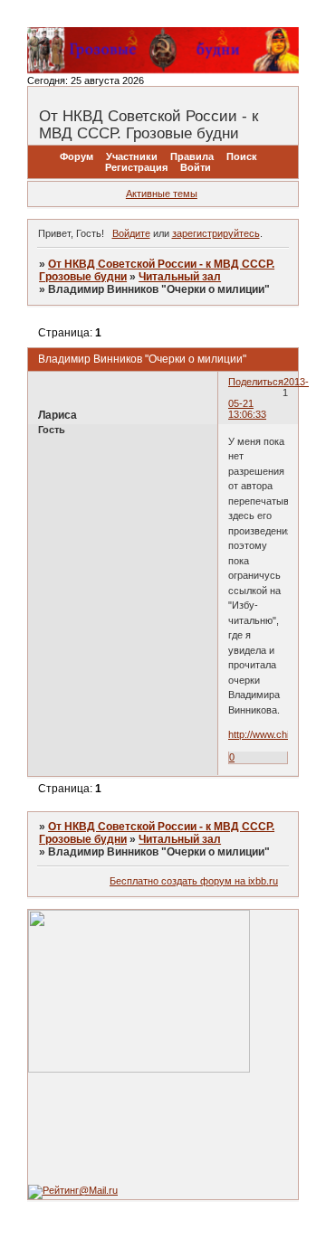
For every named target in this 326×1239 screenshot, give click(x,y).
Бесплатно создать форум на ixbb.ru (194, 880)
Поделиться (255, 381)
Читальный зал (180, 276)
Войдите (131, 233)
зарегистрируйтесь (216, 233)
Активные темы (161, 193)
